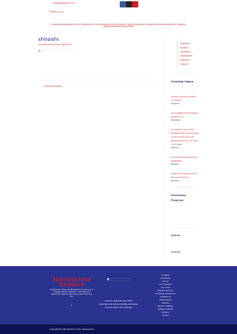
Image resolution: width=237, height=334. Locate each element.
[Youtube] (135, 4)
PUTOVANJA (83, 24)
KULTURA (94, 24)
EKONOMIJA (155, 24)
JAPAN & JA (143, 24)
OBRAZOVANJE (111, 26)
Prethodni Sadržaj (51, 86)
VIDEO (130, 26)
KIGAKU (123, 26)
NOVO (73, 24)
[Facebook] (123, 4)
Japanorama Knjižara (71, 281)
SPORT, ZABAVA (178, 24)
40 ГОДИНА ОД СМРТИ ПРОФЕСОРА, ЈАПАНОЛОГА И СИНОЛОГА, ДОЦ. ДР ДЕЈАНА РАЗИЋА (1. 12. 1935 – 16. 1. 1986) (185, 136)
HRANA (166, 24)
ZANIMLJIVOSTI (108, 24)
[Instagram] (129, 4)
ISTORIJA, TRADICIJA (126, 24)
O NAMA (55, 24)
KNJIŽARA (65, 24)
